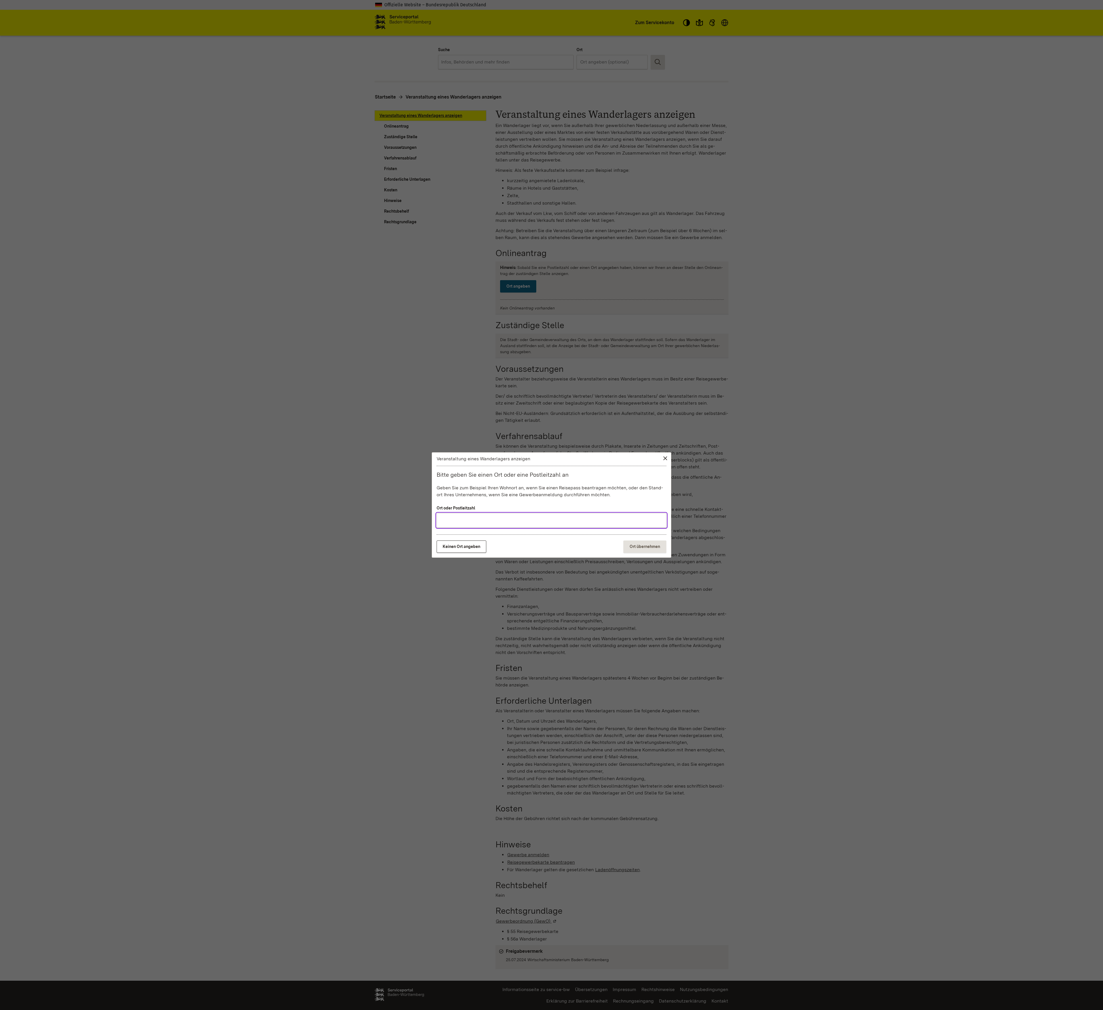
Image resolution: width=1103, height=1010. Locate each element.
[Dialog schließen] (665, 458)
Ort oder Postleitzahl (456, 508)
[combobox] (551, 520)
